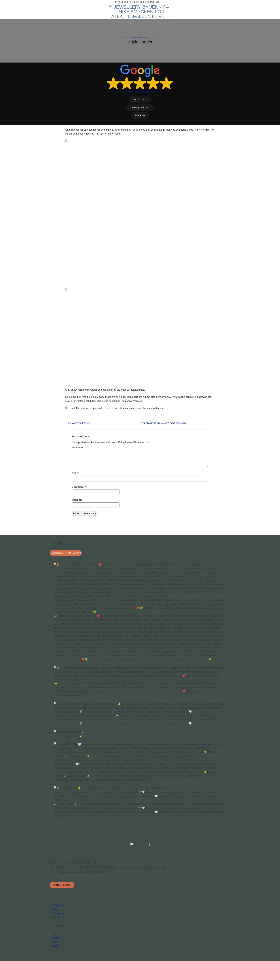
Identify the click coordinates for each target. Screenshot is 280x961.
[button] (13, 11)
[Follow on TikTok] (266, 2)
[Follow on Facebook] (262, 2)
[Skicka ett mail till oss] (267, 2)
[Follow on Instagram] (264, 2)
